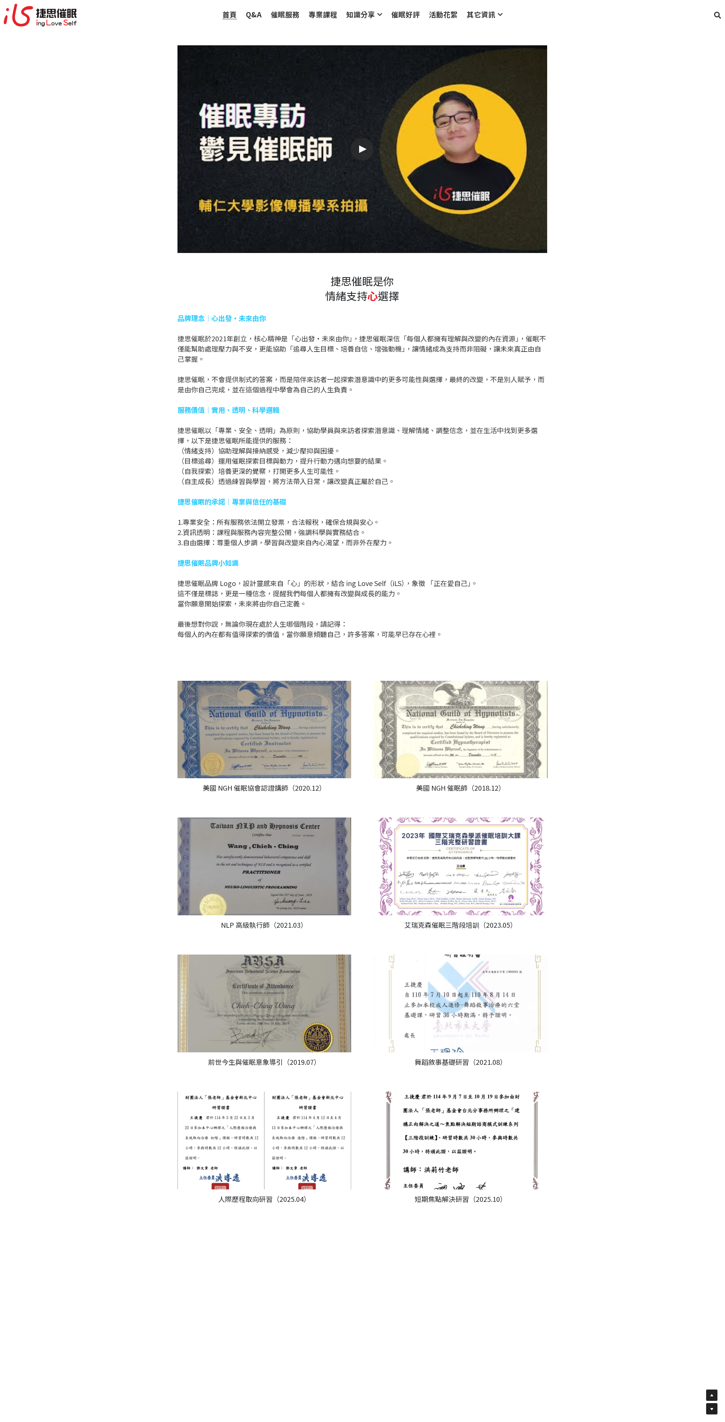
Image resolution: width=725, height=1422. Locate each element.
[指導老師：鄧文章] (264, 1140)
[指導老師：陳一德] (264, 730)
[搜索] (717, 15)
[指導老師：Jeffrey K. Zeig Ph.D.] (461, 866)
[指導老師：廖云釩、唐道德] (461, 730)
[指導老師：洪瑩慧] (461, 1003)
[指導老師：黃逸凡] (264, 1003)
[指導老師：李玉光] (264, 866)
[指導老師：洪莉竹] (461, 1140)
